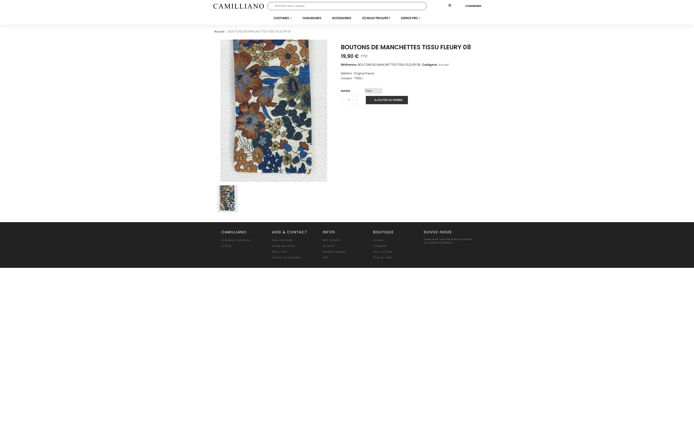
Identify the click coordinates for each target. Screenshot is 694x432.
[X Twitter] (353, 115)
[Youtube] (443, 251)
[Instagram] (435, 251)
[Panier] (448, 6)
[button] (387, 100)
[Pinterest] (361, 115)
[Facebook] (344, 115)
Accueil (443, 65)
